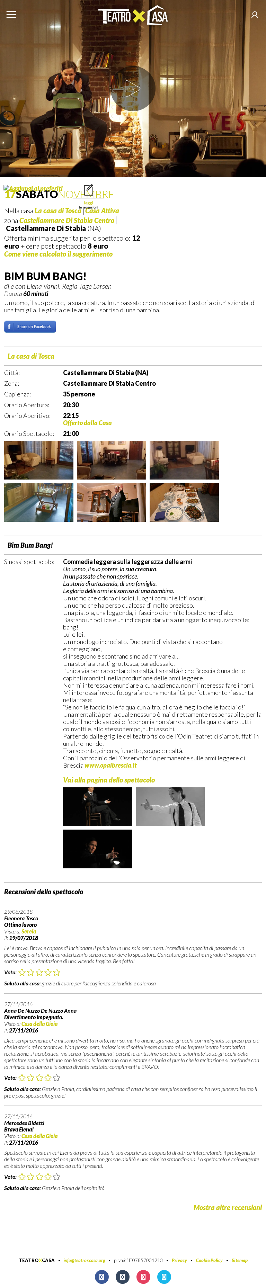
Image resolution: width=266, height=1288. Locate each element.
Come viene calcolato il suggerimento (58, 254)
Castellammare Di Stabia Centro (66, 220)
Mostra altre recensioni (228, 1207)
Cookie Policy (209, 1260)
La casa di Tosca (31, 356)
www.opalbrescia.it (111, 765)
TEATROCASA (37, 1260)
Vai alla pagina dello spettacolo (109, 780)
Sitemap (240, 1260)
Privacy (179, 1260)
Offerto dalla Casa (87, 423)
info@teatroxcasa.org (84, 1260)
